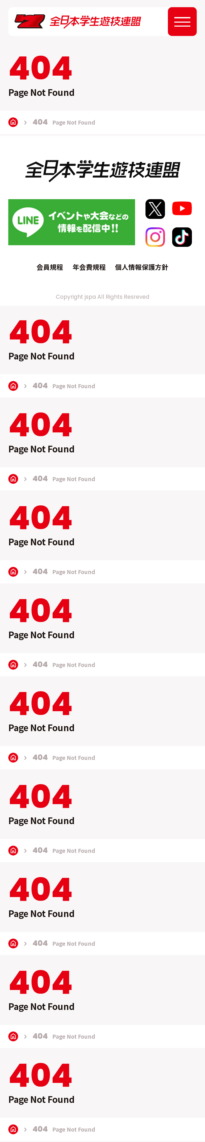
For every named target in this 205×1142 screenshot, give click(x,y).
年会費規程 (89, 267)
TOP (13, 122)
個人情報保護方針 (141, 267)
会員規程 (50, 267)
